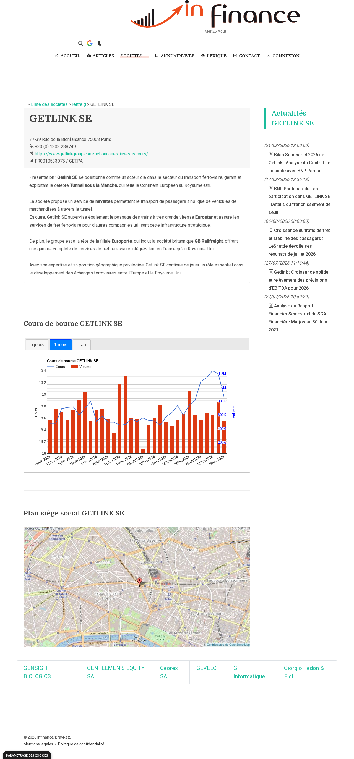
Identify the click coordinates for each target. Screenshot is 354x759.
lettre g (79, 104)
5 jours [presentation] (37, 344)
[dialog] (27, 755)
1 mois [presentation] (60, 344)
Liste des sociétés (49, 104)
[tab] (37, 344)
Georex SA (169, 672)
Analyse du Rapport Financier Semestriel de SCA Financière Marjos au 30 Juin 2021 (298, 317)
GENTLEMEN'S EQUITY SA (116, 672)
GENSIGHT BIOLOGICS (37, 672)
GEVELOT (208, 668)
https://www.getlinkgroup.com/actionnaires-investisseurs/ (91, 153)
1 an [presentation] (81, 344)
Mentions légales (38, 744)
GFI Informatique (249, 672)
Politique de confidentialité (81, 744)
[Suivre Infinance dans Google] (90, 43)
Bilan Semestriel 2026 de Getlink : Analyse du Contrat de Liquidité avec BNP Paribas (299, 162)
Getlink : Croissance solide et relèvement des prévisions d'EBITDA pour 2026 (298, 280)
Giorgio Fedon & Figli (304, 672)
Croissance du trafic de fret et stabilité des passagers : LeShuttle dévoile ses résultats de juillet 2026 (299, 242)
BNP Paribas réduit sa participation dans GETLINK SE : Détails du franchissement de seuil (299, 200)
